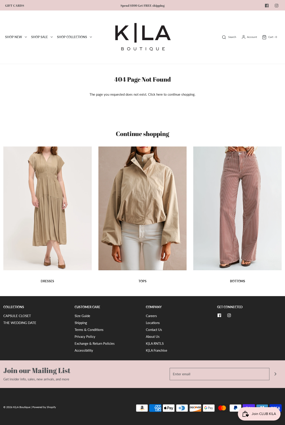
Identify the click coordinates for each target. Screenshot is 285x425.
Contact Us (154, 330)
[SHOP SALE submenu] (51, 37)
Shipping (81, 323)
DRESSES (47, 281)
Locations (153, 323)
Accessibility (84, 350)
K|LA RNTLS (155, 343)
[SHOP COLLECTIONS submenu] (91, 37)
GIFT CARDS (14, 6)
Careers (151, 316)
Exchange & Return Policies (95, 343)
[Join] (275, 374)
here (159, 94)
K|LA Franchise (156, 350)
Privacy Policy (85, 336)
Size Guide (82, 316)
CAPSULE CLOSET (17, 316)
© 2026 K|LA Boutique (17, 407)
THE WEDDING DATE (19, 323)
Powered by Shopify (44, 407)
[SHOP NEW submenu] (25, 37)
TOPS (142, 281)
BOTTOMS (237, 281)
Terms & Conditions (89, 330)
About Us (153, 336)
